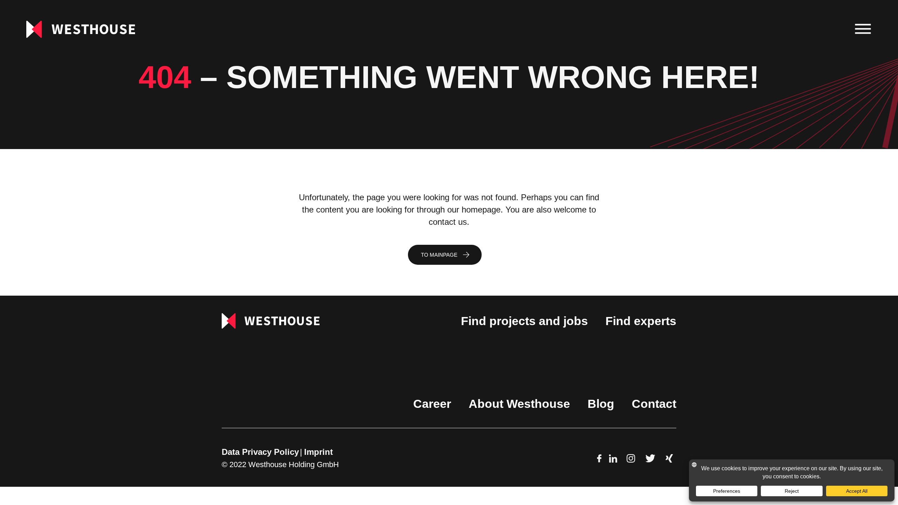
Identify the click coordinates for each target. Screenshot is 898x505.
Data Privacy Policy (260, 452)
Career (432, 403)
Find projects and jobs (524, 321)
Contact (654, 403)
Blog (601, 403)
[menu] (863, 29)
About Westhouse (519, 403)
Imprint (318, 452)
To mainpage (439, 255)
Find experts (640, 321)
